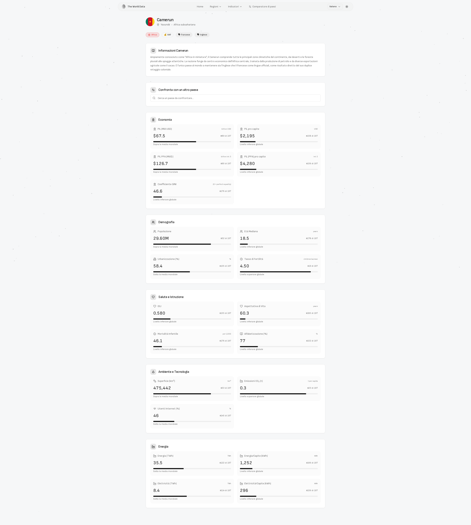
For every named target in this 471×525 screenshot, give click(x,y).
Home (200, 6)
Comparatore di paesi (264, 6)
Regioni (214, 6)
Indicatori (233, 6)
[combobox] (335, 7)
